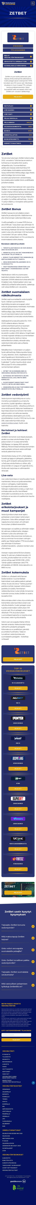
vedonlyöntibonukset (9, 423)
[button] (18, 926)
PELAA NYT (18, 97)
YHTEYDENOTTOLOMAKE (22, 1176)
